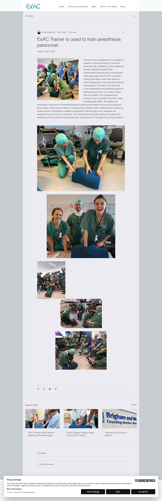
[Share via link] (56, 389)
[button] (122, 6)
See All (134, 405)
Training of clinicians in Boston (116, 434)
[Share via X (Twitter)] (44, 389)
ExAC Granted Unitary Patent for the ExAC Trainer (81, 434)
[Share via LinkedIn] (50, 389)
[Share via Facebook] (38, 389)
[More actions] (123, 32)
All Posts (29, 16)
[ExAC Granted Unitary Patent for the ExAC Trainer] (81, 418)
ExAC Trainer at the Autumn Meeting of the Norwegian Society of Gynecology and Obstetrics (41, 434)
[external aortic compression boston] (119, 418)
